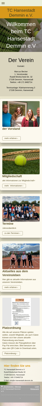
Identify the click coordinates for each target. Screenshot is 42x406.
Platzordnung (10, 353)
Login (37, 387)
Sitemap (18, 387)
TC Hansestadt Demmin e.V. (21, 13)
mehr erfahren (10, 138)
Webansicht (34, 389)
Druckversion (8, 387)
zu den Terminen (11, 233)
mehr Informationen (13, 186)
